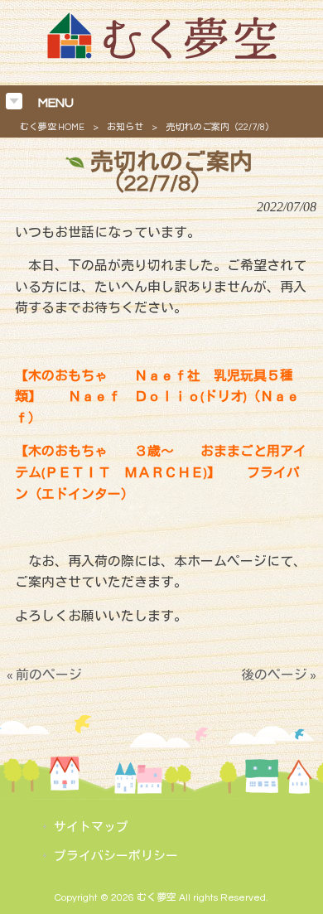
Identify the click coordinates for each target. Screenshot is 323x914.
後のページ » (278, 675)
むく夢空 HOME (52, 127)
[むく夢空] (162, 54)
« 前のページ (44, 675)
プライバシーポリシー (116, 856)
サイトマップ (91, 827)
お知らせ (125, 127)
